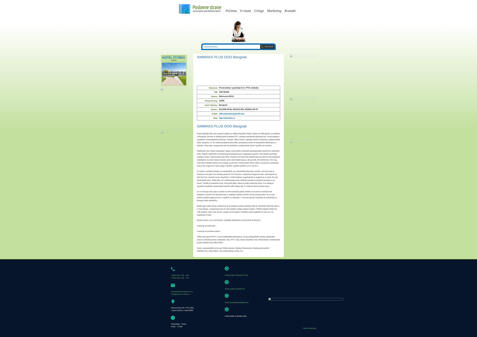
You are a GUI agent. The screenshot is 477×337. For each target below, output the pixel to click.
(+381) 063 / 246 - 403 (180, 275)
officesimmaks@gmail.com (231, 114)
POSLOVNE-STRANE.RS (235, 289)
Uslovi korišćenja (309, 328)
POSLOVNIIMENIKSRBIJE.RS (236, 303)
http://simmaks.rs (227, 118)
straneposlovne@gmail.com (182, 292)
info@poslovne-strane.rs (180, 294)
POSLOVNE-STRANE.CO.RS (236, 275)
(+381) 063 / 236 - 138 (180, 278)
